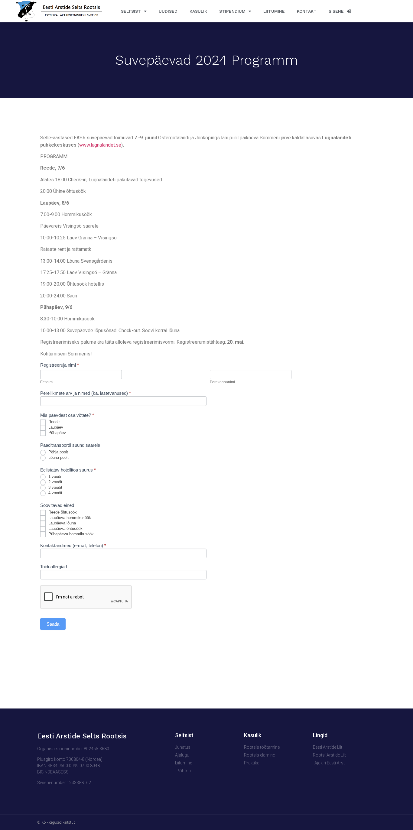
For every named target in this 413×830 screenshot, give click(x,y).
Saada (53, 624)
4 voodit (54, 493)
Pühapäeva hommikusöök (70, 534)
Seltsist (131, 11)
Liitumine (274, 11)
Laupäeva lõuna (61, 523)
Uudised (168, 11)
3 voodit (54, 487)
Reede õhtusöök (62, 512)
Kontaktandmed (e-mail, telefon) (73, 545)
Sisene (338, 11)
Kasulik (198, 11)
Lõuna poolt (58, 457)
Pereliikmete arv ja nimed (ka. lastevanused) (85, 393)
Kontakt (307, 11)
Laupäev (55, 427)
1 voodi (54, 477)
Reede (53, 422)
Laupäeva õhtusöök (65, 528)
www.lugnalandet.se (100, 145)
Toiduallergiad (53, 566)
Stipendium (232, 11)
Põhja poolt (57, 452)
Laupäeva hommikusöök (69, 517)
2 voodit (54, 482)
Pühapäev (56, 433)
